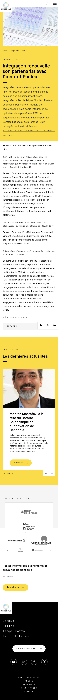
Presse (29, 681)
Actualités (24, 51)
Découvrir (18, 463)
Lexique (29, 691)
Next (52, 473)
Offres (9, 626)
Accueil (5, 51)
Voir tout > (8, 473)
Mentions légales (29, 677)
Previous (46, 473)
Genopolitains (16, 636)
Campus (9, 621)
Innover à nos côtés (26, 649)
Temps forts (14, 51)
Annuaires (29, 684)
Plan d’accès (29, 688)
